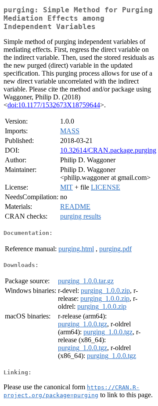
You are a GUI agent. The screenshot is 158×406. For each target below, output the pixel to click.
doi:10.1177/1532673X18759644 (53, 105)
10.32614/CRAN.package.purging (108, 150)
